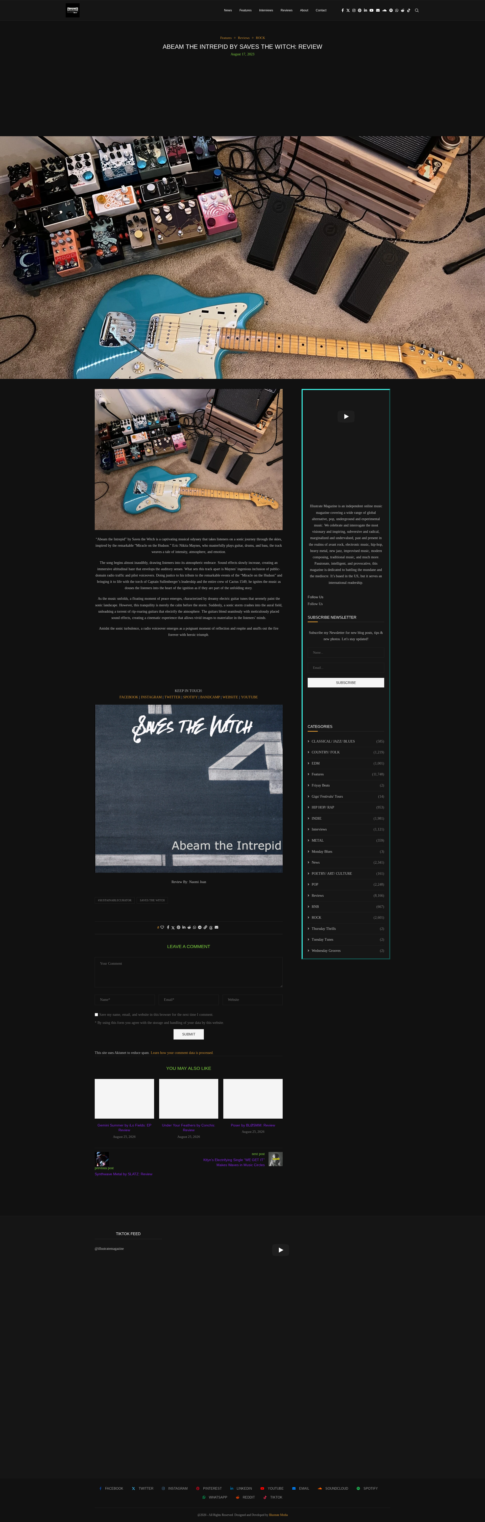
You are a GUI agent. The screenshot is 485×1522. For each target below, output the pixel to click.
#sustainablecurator (114, 900)
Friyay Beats (348, 785)
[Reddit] (402, 10)
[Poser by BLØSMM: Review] (253, 1098)
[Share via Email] (216, 928)
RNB (348, 907)
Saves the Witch (152, 900)
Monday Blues (348, 852)
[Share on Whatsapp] (194, 928)
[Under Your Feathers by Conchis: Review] (189, 1098)
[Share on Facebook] (168, 928)
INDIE (348, 818)
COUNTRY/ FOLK (348, 752)
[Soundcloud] (384, 10)
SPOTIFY (190, 697)
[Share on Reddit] (189, 928)
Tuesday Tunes (348, 939)
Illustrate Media (278, 1515)
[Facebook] (343, 10)
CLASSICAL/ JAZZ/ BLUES (348, 741)
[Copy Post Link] (205, 928)
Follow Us (315, 604)
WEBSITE (230, 697)
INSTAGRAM (152, 697)
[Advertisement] (242, 94)
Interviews (266, 10)
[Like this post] (162, 928)
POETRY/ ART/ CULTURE (348, 873)
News (228, 10)
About (304, 10)
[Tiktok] (408, 10)
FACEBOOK (128, 697)
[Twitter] (348, 10)
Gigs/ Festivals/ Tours (348, 796)
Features (245, 10)
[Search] (416, 10)
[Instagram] (353, 10)
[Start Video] (346, 416)
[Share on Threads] (211, 928)
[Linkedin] (365, 10)
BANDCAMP (210, 697)
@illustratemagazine (109, 1249)
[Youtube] (372, 10)
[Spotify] (391, 10)
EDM (348, 763)
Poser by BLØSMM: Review (253, 1125)
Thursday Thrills (348, 929)
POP (348, 884)
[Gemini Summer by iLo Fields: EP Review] (124, 1098)
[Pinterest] (359, 10)
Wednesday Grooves (348, 951)
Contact (321, 10)
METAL (348, 840)
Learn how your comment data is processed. (182, 1053)
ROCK (348, 917)
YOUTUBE (249, 697)
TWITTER (172, 697)
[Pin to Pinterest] (178, 928)
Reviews (287, 10)
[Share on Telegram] (200, 928)
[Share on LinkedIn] (183, 928)
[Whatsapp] (396, 10)
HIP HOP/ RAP (348, 807)
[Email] (378, 10)
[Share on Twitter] (173, 928)
